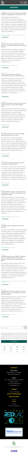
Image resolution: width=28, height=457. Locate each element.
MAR (17, 347)
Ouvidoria (14, 403)
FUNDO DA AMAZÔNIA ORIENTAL (18, 35)
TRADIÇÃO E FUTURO (15, 216)
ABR (24, 347)
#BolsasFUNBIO (6, 124)
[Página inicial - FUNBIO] (3, 3)
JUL (17, 349)
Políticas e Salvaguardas (14, 405)
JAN (4, 347)
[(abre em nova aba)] (14, 426)
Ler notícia (5, 37)
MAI (4, 349)
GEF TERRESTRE (14, 65)
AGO (23, 349)
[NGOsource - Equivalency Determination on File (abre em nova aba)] (14, 436)
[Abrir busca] (21, 2)
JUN (11, 349)
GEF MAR (13, 247)
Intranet (14, 399)
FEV (11, 347)
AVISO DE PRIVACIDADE (14, 394)
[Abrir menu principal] (25, 2)
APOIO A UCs (13, 314)
